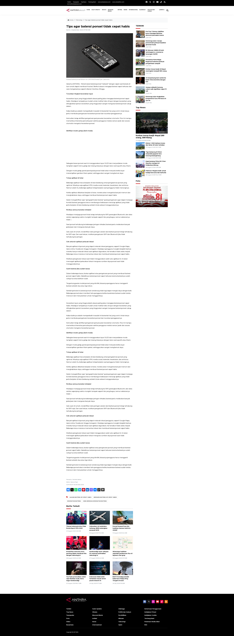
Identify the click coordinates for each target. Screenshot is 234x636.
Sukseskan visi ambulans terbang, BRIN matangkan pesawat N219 (98, 528)
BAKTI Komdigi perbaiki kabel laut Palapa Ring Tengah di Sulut (121, 578)
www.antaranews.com (104, 2)
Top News (83, 2)
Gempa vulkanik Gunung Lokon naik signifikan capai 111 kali (156, 89)
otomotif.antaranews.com (74, 4)
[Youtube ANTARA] (157, 2)
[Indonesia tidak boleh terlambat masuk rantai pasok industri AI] (99, 568)
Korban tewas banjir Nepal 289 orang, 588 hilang (150, 136)
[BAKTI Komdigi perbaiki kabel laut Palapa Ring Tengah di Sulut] (123, 568)
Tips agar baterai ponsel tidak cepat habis (98, 20)
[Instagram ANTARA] (154, 2)
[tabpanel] (152, 196)
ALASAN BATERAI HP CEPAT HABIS (80, 497)
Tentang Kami (92, 2)
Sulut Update (95, 9)
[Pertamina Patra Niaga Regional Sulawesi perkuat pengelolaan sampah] (140, 62)
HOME (88, 9)
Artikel (120, 9)
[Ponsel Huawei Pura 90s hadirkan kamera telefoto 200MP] (123, 517)
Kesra (125, 9)
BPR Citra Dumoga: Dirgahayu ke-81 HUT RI (151, 201)
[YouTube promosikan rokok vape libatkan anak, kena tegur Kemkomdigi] (76, 568)
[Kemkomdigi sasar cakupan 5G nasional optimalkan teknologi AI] (99, 543)
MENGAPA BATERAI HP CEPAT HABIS (105, 497)
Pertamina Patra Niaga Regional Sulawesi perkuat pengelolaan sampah (155, 61)
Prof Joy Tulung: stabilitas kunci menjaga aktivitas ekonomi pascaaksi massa (155, 33)
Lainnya (161, 9)
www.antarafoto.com (118, 2)
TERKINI (140, 26)
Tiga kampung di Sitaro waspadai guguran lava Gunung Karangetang (154, 154)
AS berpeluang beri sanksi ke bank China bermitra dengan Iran (156, 80)
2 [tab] (149, 208)
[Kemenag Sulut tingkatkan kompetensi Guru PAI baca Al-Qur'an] (140, 99)
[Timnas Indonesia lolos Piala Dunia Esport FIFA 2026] (76, 517)
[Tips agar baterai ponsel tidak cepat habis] (152, 123)
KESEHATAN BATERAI (74, 501)
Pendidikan (122, 615)
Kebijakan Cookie (150, 615)
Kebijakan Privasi (150, 612)
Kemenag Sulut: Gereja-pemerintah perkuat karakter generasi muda (156, 43)
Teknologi (79, 20)
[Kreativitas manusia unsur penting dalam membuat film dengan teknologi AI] (76, 543)
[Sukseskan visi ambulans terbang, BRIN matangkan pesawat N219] (99, 517)
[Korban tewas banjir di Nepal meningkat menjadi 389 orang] (140, 72)
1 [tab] (146, 208)
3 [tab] (152, 208)
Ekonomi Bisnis (110, 10)
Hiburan (121, 618)
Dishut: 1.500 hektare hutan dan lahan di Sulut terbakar (155, 144)
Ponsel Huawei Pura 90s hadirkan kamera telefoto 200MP (122, 528)
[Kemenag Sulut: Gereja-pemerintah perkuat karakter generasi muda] (140, 43)
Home (71, 20)
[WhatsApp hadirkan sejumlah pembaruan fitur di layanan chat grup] (123, 543)
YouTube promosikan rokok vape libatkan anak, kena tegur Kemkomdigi (76, 578)
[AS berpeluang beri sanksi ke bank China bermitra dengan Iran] (140, 80)
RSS (145, 625)
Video (68, 621)
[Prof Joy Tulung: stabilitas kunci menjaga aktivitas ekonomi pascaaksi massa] (140, 34)
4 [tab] (154, 208)
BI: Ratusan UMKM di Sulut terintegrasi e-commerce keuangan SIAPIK (155, 52)
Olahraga (142, 9)
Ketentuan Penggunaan (152, 609)
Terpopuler (76, 2)
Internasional (133, 9)
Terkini (69, 2)
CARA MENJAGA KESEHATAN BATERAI (95, 501)
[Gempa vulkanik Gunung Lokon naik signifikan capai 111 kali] (140, 90)
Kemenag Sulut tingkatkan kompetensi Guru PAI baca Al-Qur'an (156, 98)
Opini (120, 625)
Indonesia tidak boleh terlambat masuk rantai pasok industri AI (97, 578)
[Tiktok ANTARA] (161, 2)
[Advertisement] (99, 147)
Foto (138, 181)
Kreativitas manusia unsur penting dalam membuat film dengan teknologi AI (76, 553)
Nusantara (69, 625)
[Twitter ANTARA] (150, 2)
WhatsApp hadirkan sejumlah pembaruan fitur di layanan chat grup (122, 553)
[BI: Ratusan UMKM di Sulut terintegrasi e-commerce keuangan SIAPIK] (140, 53)
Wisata (104, 9)
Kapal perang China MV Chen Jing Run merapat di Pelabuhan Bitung (156, 163)
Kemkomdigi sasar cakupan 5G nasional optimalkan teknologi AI (98, 553)
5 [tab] (157, 208)
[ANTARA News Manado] (76, 10)
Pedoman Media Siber (152, 621)
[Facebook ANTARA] (146, 2)
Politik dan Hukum (151, 10)
